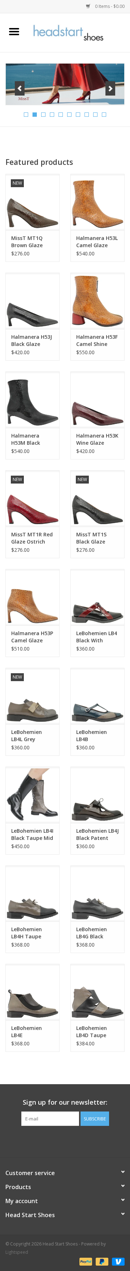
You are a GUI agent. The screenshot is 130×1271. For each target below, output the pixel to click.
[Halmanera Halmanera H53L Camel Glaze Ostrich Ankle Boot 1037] (97, 202)
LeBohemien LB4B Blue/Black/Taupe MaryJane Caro (97, 736)
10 (104, 114)
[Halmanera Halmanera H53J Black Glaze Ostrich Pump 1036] (32, 301)
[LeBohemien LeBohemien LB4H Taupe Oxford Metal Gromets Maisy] (32, 893)
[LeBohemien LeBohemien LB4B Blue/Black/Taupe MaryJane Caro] (97, 696)
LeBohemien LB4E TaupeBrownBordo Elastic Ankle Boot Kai (32, 1032)
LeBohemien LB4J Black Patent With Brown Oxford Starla (97, 834)
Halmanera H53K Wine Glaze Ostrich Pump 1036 (97, 439)
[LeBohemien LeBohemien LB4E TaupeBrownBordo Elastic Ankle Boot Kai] (32, 992)
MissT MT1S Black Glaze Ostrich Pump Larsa (93, 538)
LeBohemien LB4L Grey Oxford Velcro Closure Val (28, 736)
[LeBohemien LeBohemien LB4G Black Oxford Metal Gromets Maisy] (97, 893)
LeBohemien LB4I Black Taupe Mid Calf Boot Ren (32, 834)
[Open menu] (14, 31)
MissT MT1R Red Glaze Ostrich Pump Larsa (32, 538)
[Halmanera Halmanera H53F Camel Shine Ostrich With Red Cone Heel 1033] (97, 301)
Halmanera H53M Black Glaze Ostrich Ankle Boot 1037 (31, 439)
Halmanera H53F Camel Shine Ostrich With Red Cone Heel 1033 (97, 340)
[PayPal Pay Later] (101, 1261)
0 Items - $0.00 (109, 6)
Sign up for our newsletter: (65, 1102)
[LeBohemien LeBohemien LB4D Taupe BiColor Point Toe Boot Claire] (97, 992)
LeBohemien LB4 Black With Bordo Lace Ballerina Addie (96, 637)
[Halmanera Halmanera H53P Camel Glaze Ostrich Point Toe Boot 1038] (32, 597)
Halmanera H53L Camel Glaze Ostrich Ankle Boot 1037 (97, 242)
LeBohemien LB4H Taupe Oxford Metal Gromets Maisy (30, 933)
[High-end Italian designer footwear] (79, 32)
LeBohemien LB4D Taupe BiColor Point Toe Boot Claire (96, 1032)
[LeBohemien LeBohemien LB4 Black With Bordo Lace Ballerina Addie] (97, 597)
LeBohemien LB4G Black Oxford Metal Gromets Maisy (95, 933)
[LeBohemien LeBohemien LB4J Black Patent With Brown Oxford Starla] (97, 795)
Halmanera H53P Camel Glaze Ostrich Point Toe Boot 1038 (32, 637)
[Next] (110, 88)
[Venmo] (117, 1261)
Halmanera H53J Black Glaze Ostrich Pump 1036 (31, 340)
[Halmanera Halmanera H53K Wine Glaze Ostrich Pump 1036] (97, 399)
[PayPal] (85, 1261)
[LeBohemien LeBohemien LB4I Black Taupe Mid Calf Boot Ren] (32, 795)
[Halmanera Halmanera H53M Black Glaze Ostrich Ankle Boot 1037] (32, 399)
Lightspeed (16, 1252)
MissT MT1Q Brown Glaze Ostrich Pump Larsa (28, 242)
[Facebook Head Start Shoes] (58, 1140)
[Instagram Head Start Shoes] (71, 1140)
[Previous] (20, 88)
